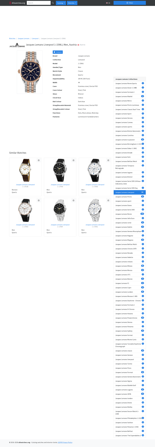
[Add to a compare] (38, 160)
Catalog (60, 3)
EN (109, 3)
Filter (131, 3)
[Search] (53, 3)
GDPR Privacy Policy (65, 442)
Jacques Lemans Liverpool (25, 185)
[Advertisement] (72, 22)
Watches (71, 3)
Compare (59, 52)
